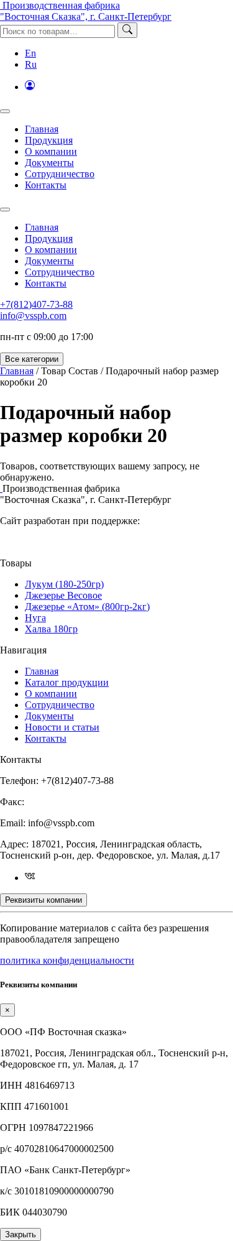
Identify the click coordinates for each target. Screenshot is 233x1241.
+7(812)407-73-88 (36, 304)
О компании (51, 151)
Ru (31, 64)
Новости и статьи (62, 727)
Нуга (35, 617)
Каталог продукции (67, 682)
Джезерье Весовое (63, 595)
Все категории (31, 359)
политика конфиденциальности (67, 960)
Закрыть (20, 1234)
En (30, 53)
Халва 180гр (51, 629)
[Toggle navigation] (5, 111)
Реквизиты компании (43, 900)
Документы (49, 162)
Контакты (45, 185)
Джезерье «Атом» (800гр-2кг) (87, 606)
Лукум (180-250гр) (64, 584)
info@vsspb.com (33, 315)
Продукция (49, 140)
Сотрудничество (59, 173)
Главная (41, 129)
